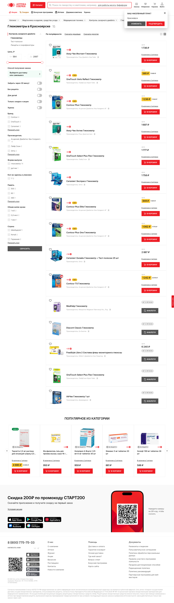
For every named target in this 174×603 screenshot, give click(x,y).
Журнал (51, 553)
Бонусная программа (43, 12)
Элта (14, 151)
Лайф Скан (16, 146)
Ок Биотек (82, 331)
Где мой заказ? (95, 556)
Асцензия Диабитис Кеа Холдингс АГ (92, 108)
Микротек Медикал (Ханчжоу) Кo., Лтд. (93, 310)
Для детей (12, 95)
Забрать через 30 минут (18, 83)
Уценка (87, 12)
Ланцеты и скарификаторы (22, 45)
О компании (53, 546)
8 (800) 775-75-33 (21, 542)
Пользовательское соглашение (142, 550)
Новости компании (56, 570)
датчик (14, 168)
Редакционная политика (139, 568)
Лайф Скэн (83, 159)
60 (13, 193)
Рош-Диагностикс (85, 134)
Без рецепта (13, 89)
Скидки (25, 12)
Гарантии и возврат (96, 550)
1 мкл (14, 220)
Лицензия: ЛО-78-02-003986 (24, 581)
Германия (16, 239)
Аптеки (61, 12)
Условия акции (15, 509)
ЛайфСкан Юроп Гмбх (87, 83)
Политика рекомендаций (139, 571)
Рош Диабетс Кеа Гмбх (87, 57)
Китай (14, 234)
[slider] (7, 62)
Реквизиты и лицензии (138, 546)
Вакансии (52, 560)
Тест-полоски (16, 41)
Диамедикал (83, 400)
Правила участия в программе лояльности (142, 560)
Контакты (52, 566)
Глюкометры (16, 38)
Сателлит (16, 126)
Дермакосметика (74, 12)
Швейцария (16, 230)
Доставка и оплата (96, 546)
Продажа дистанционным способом (144, 565)
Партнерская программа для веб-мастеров (144, 576)
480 (13, 198)
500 (13, 189)
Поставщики (53, 563)
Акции (14, 12)
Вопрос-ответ (94, 560)
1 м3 (13, 210)
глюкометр (17, 163)
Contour (15, 117)
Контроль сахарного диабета (22, 34)
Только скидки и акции (18, 101)
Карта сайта (93, 566)
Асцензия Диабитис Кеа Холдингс (26, 140)
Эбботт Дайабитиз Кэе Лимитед (91, 356)
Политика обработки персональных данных (144, 554)
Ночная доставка (95, 553)
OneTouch (16, 122)
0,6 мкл (15, 215)
